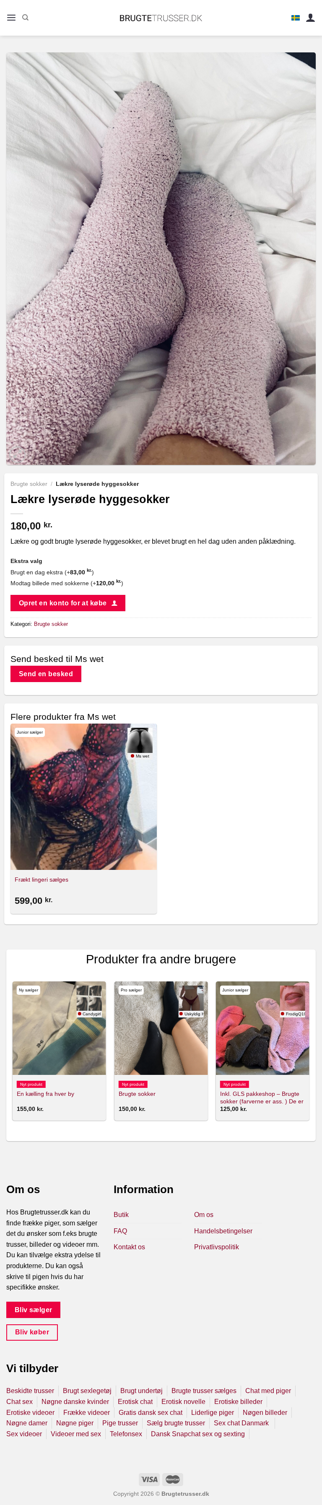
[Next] (309, 1054)
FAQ (120, 1231)
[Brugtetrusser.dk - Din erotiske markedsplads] (161, 18)
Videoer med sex (76, 1434)
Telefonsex (126, 1434)
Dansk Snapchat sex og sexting (198, 1434)
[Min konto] (311, 18)
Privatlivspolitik (216, 1247)
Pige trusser (120, 1423)
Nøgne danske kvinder (75, 1401)
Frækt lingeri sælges (41, 879)
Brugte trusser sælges (203, 1390)
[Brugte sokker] (161, 1028)
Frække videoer (86, 1412)
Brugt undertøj (141, 1390)
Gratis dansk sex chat (150, 1412)
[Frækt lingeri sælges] (83, 797)
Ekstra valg (26, 561)
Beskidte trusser (30, 1390)
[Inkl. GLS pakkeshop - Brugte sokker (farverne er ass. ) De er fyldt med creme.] (262, 1028)
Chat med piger (268, 1390)
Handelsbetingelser (223, 1231)
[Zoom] (17, 454)
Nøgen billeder (265, 1412)
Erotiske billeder (238, 1401)
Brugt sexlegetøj (87, 1390)
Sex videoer (24, 1434)
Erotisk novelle (183, 1401)
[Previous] (13, 1054)
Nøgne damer (26, 1423)
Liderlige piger (212, 1412)
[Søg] (25, 18)
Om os (203, 1214)
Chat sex (19, 1401)
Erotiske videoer (30, 1412)
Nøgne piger (74, 1423)
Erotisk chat (135, 1401)
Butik (121, 1214)
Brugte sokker (28, 484)
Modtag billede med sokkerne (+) (66, 583)
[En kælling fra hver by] (59, 1028)
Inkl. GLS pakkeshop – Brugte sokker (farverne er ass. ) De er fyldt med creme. (262, 1101)
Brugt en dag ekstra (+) (52, 572)
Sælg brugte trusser (176, 1423)
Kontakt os (129, 1247)
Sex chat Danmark (242, 1423)
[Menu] (11, 18)
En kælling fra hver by (45, 1093)
